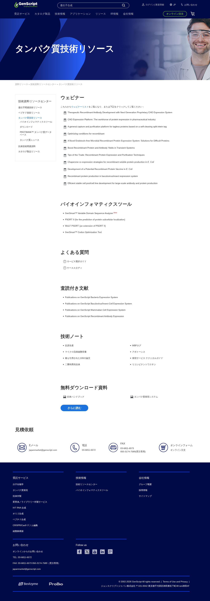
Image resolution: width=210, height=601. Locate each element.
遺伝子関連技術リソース (30, 107)
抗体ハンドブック (75, 396)
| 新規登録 (159, 4)
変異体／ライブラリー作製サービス (30, 502)
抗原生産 (69, 345)
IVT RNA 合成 (19, 507)
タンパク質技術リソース (30, 118)
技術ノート (72, 336)
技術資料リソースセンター (43, 84)
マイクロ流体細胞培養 (76, 352)
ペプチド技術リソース (29, 112)
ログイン (150, 4)
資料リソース (21, 84)
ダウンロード (26, 127)
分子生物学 (18, 484)
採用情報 (143, 490)
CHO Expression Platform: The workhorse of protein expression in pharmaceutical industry (112, 119)
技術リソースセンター (86, 484)
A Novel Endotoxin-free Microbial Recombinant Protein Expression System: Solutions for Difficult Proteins (118, 140)
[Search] (123, 5)
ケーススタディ (74, 268)
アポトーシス (138, 352)
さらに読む (74, 407)
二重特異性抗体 (72, 364)
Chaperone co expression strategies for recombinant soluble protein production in (111, 162)
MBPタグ (136, 345)
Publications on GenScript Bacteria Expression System (91, 297)
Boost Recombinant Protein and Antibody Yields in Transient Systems (101, 148)
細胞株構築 (18, 531)
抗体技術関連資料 (27, 146)
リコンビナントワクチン (144, 364)
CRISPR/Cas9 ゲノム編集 (25, 525)
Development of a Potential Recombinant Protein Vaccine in (100, 169)
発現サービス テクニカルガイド (147, 358)
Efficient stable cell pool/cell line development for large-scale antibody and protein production (113, 183)
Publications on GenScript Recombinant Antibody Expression (94, 316)
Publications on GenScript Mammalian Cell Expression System (95, 310)
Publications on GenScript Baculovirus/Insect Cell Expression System (98, 303)
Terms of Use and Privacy (175, 581)
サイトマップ (145, 496)
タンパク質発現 (20, 490)
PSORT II (69, 219)
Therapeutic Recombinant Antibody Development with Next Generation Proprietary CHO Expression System (120, 112)
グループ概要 (145, 484)
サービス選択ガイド (76, 261)
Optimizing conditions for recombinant (86, 133)
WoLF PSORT (72, 226)
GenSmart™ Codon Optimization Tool (83, 232)
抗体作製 (17, 496)
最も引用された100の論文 (77, 358)
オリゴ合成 (18, 513)
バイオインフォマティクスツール (36, 122)
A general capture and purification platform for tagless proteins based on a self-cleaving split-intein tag (117, 126)
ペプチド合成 (19, 519)
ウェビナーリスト (80, 106)
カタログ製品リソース (29, 151)
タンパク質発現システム (146, 396)
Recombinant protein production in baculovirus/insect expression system (103, 176)
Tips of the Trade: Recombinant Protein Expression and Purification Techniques (106, 155)
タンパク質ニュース (29, 140)
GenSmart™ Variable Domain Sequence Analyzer (89, 213)
